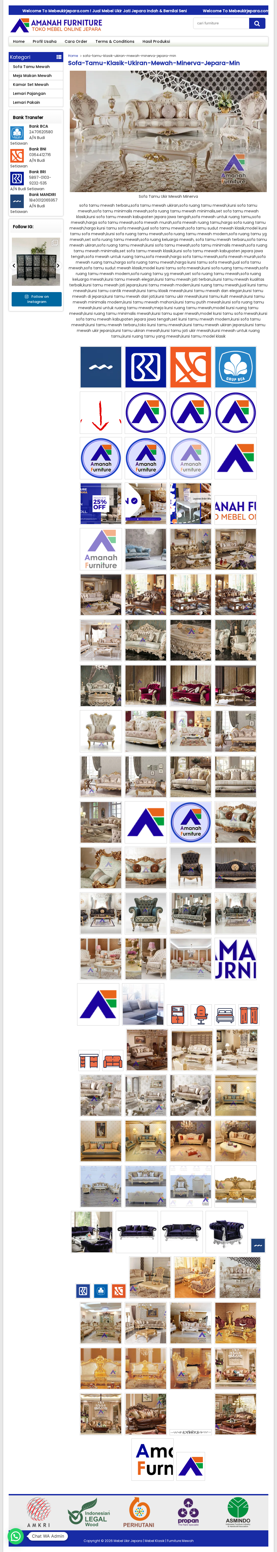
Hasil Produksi (156, 41)
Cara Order (76, 41)
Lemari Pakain (26, 102)
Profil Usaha (45, 41)
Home (19, 41)
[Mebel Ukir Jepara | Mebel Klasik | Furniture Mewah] (56, 32)
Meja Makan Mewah (32, 75)
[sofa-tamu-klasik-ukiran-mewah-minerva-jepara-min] (168, 190)
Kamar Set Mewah (31, 84)
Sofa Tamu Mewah (31, 66)
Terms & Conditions (114, 41)
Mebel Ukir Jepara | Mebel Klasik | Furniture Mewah (154, 1540)
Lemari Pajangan (29, 93)
